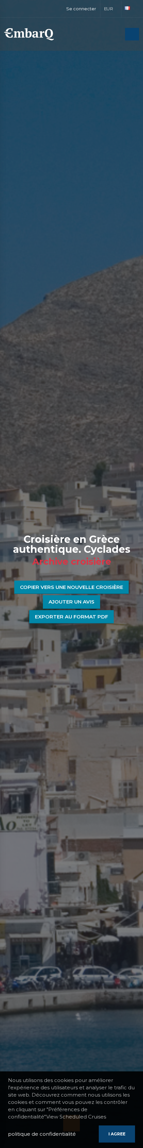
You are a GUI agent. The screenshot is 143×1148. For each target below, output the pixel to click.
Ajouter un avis (71, 602)
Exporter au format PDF (71, 616)
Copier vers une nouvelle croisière (71, 587)
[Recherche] (118, 34)
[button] (110, 9)
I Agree (116, 1133)
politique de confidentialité (42, 1134)
